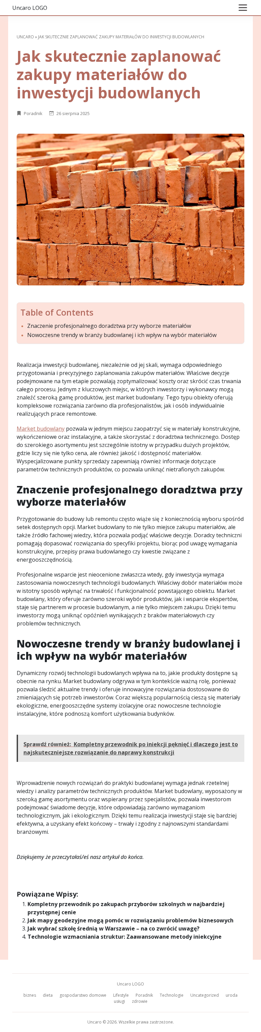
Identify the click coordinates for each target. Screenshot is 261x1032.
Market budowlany (41, 428)
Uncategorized (204, 995)
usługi (119, 1001)
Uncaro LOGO (29, 8)
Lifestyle (121, 995)
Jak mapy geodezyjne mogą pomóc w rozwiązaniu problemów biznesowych (130, 920)
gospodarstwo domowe (82, 995)
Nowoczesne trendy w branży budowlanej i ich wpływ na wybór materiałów (121, 335)
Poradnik (33, 113)
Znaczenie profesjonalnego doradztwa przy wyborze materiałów (109, 326)
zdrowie (139, 1001)
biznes (29, 995)
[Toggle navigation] (243, 8)
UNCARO (25, 37)
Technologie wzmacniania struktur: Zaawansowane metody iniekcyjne (125, 936)
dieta (48, 995)
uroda (232, 995)
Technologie (172, 995)
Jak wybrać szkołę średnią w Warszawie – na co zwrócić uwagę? (113, 928)
